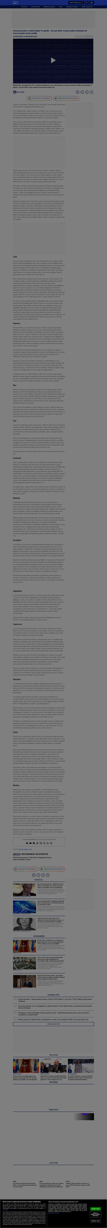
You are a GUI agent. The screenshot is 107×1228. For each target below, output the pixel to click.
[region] (53, 1213)
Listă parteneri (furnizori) (53, 1213)
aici (38, 1219)
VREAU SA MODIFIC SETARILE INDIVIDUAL (95, 1214)
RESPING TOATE (96, 1221)
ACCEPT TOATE (96, 1208)
